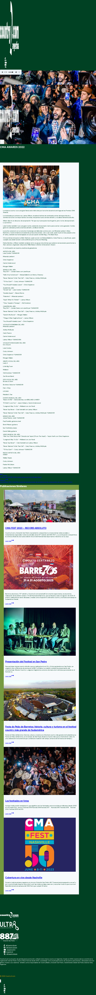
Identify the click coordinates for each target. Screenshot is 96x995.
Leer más (9, 541)
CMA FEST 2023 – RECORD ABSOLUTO (25, 528)
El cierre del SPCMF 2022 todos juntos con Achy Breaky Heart (21, 476)
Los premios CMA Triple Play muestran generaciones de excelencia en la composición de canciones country (36, 481)
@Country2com (11, 945)
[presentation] (41, 506)
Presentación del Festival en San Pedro (26, 661)
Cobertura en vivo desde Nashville (23, 877)
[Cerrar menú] (0, 981)
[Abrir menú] (2, 142)
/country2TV (11, 950)
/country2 (9, 952)
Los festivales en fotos (17, 800)
